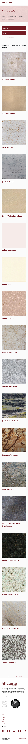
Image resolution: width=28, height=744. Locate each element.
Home (3, 714)
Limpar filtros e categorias (9, 37)
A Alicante (4, 719)
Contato (3, 723)
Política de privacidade (22, 738)
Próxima (20, 676)
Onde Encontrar (5, 718)
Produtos (4, 716)
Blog (3, 721)
